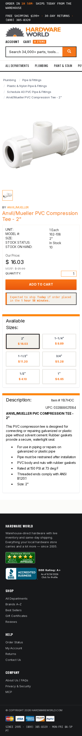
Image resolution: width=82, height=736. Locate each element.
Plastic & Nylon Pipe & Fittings (27, 86)
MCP (8, 692)
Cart (34, 42)
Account (12, 41)
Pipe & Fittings (31, 80)
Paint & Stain (63, 65)
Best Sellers (13, 610)
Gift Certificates (16, 616)
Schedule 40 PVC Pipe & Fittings (29, 92)
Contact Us (13, 660)
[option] (23, 341)
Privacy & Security (18, 686)
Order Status (14, 642)
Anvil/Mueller (18, 207)
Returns (10, 654)
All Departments (17, 65)
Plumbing (41, 65)
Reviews (11, 622)
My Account (13, 648)
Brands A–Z (13, 604)
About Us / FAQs (16, 680)
